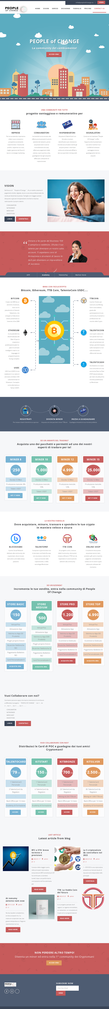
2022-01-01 (62, 896)
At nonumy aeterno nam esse (15, 899)
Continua (90, 881)
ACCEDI (41, 812)
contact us (99, 8)
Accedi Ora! (54, 54)
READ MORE (39, 889)
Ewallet (75, 265)
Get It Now (15, 495)
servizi (55, 8)
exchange (65, 8)
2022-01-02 (88, 859)
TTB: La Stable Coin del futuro (67, 891)
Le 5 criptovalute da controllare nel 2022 (92, 853)
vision (46, 8)
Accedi (15, 812)
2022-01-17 (36, 859)
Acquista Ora (67, 661)
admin (46, 859)
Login (101, 2)
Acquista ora (15, 666)
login (9, 219)
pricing (87, 8)
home (37, 8)
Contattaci (23, 219)
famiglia (77, 8)
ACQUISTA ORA (41, 667)
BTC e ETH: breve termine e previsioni (40, 853)
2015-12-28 (10, 905)
